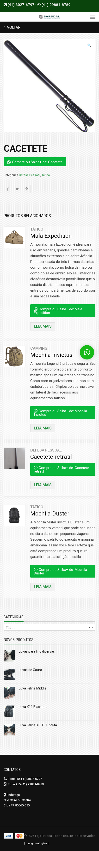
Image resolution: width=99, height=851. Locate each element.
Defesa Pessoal (29, 175)
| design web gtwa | (36, 843)
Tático (46, 175)
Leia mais (43, 326)
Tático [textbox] (48, 627)
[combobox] (49, 627)
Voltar (13, 27)
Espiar (14, 241)
